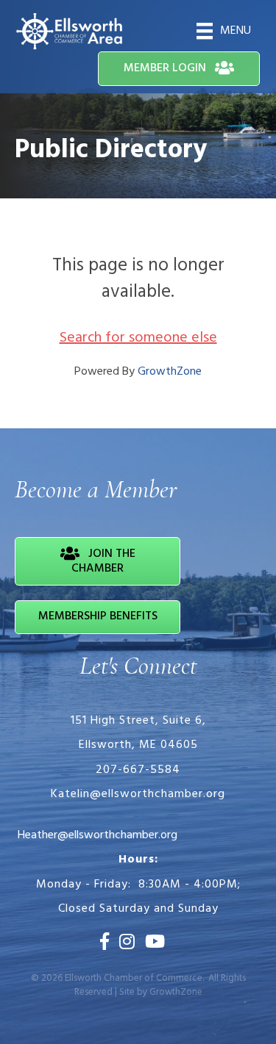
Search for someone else (138, 338)
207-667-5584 (138, 770)
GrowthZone (170, 371)
